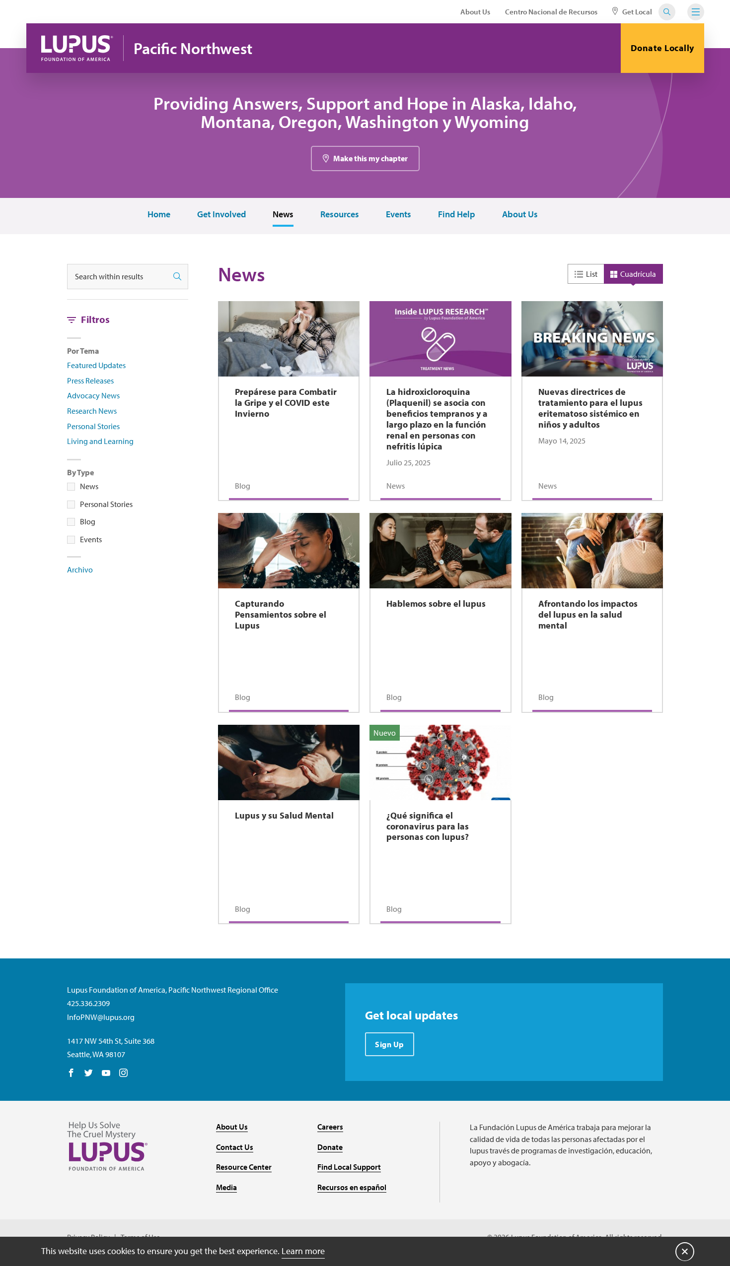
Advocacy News (93, 395)
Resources (339, 214)
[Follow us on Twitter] (88, 1073)
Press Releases (90, 380)
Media (226, 1187)
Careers (330, 1127)
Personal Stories (93, 426)
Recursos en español (351, 1187)
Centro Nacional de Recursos (551, 11)
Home (158, 214)
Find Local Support (349, 1167)
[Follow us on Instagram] (123, 1073)
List (591, 274)
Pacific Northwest (193, 48)
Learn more (303, 1251)
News (283, 214)
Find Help (456, 214)
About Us (475, 11)
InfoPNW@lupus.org (101, 1017)
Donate (330, 1147)
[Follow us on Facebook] (71, 1073)
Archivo (80, 569)
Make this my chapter (370, 158)
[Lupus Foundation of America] (77, 48)
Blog (87, 521)
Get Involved (221, 214)
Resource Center (244, 1167)
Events (398, 214)
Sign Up (389, 1044)
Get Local (636, 11)
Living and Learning (100, 441)
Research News (92, 410)
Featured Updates (96, 365)
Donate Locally (662, 48)
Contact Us (234, 1147)
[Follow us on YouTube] (106, 1073)
